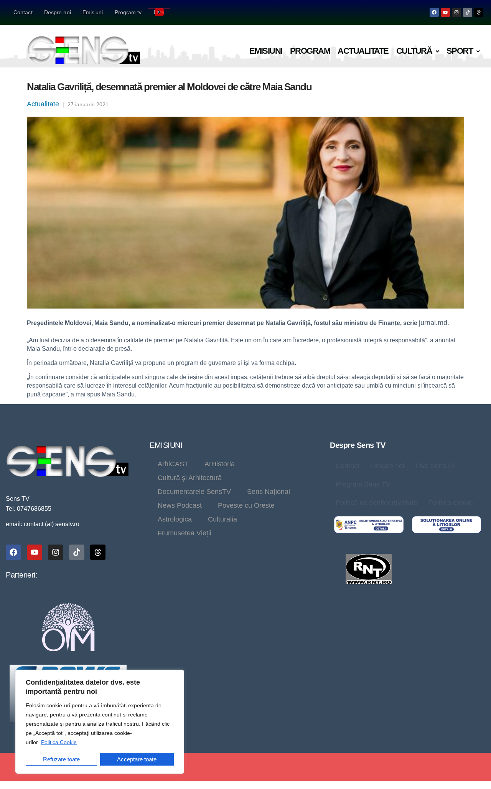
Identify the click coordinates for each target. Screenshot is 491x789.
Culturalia (222, 519)
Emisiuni (92, 12)
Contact (23, 12)
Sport (460, 51)
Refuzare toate (61, 759)
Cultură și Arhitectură (190, 478)
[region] (99, 722)
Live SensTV (435, 466)
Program (310, 51)
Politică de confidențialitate (376, 503)
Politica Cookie (59, 742)
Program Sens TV (363, 484)
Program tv (128, 12)
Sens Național (268, 491)
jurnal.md (433, 323)
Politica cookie (451, 503)
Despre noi (57, 12)
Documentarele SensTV (194, 491)
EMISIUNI (166, 445)
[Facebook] (434, 12)
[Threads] (478, 12)
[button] (417, 51)
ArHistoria (219, 464)
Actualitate (363, 51)
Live (159, 12)
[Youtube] (445, 12)
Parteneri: (21, 575)
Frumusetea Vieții (184, 533)
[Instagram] (456, 12)
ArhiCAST (173, 464)
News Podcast (180, 505)
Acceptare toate (137, 759)
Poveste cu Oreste (246, 505)
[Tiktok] (467, 12)
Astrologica (175, 519)
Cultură (414, 51)
